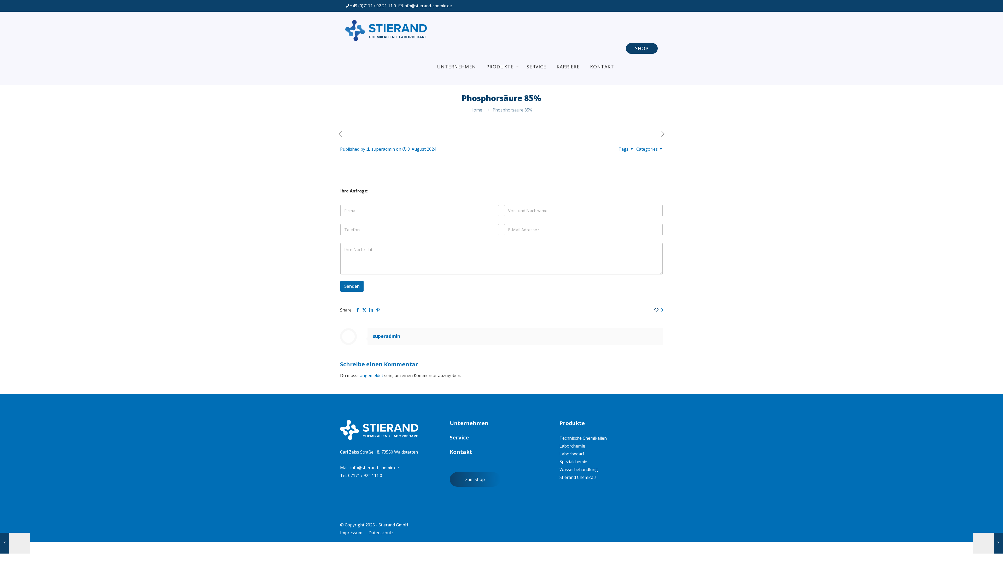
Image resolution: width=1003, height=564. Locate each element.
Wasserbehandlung (578, 469)
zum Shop (475, 479)
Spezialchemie (573, 462)
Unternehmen (469, 423)
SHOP (642, 48)
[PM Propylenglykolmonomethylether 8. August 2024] (988, 543)
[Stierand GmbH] (387, 30)
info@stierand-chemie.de (427, 6)
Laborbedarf (571, 454)
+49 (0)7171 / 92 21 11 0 (373, 6)
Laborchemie (572, 446)
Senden (352, 286)
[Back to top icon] (967, 553)
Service (459, 437)
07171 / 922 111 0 (365, 475)
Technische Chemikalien (583, 438)
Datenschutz (381, 533)
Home (476, 110)
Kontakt (461, 451)
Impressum (351, 533)
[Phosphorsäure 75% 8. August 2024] (15, 543)
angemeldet (371, 375)
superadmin (383, 149)
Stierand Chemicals (578, 477)
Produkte (572, 423)
